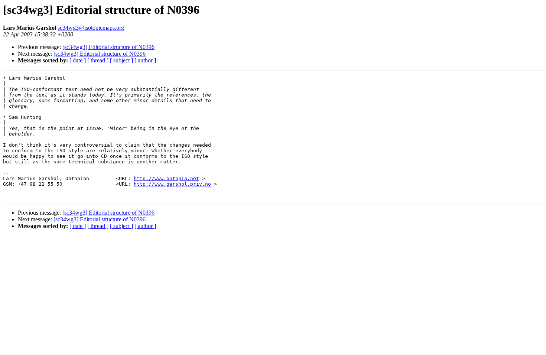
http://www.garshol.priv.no (172, 184)
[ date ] (77, 60)
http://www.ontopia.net (166, 178)
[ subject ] (121, 60)
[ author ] (145, 60)
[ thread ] (97, 60)
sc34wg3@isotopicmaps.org (91, 28)
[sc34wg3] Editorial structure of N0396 (108, 47)
